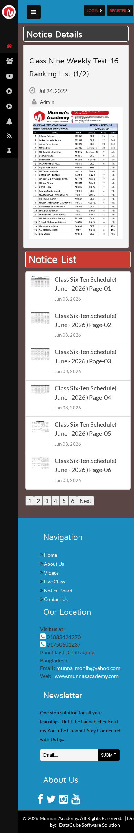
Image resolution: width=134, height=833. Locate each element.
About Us (53, 564)
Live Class (54, 581)
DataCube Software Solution (89, 825)
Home (50, 555)
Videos (51, 573)
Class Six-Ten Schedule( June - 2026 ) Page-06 (85, 465)
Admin (46, 102)
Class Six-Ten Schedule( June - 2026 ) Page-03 (85, 356)
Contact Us (55, 599)
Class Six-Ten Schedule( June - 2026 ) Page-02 (85, 320)
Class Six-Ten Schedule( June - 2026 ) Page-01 (85, 284)
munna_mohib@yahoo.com (88, 668)
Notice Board (57, 590)
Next (85, 500)
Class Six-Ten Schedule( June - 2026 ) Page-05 (85, 429)
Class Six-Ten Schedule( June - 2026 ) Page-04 (85, 393)
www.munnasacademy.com (87, 676)
